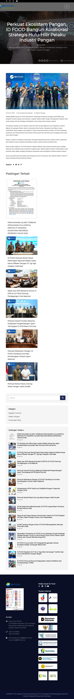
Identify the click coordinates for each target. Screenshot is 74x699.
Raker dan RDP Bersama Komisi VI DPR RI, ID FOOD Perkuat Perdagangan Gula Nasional (22, 293)
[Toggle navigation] (66, 6)
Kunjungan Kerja (15, 420)
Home (31, 45)
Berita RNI (41, 45)
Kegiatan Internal (15, 413)
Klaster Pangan (40, 113)
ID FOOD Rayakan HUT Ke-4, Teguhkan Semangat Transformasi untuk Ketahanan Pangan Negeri (40, 553)
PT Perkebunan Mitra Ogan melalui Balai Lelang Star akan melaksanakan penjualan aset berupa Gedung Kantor (38, 444)
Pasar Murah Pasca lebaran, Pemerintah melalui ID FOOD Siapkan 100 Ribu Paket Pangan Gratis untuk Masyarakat (41, 516)
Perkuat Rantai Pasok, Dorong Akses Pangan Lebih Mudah (38, 497)
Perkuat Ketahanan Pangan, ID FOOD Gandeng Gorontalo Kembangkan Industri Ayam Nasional (38, 480)
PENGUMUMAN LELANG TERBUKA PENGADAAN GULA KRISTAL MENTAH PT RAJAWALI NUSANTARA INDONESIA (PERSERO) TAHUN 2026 (22, 228)
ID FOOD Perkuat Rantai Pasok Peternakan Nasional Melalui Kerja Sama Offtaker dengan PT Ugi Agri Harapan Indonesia (41, 453)
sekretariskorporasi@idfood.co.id (20, 638)
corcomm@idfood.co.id (17, 640)
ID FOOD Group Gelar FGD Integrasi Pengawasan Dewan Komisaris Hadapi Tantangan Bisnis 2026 (38, 544)
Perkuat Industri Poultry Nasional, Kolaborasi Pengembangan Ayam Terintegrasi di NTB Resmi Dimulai (22, 323)
